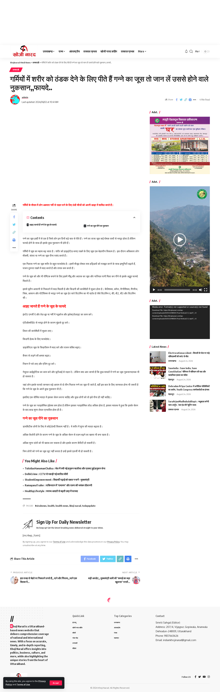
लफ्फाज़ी (16, 69)
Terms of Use (23, 684)
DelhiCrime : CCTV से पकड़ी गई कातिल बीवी (46, 474)
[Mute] (200, 289)
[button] (179, 239)
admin (25, 97)
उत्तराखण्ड (172, 361)
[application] (180, 239)
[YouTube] (204, 677)
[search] (191, 51)
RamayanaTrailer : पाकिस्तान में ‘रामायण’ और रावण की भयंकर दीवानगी (58, 485)
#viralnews (41, 505)
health (51, 505)
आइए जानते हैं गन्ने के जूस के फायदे (43, 224)
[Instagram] (209, 677)
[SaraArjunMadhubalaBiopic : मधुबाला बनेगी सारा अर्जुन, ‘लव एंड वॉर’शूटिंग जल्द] (158, 406)
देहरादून (171, 379)
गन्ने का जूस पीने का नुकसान (98, 225)
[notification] (186, 51)
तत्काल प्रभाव (173, 409)
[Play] (154, 289)
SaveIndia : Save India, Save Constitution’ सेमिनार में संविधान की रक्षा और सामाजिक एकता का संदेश (187, 371)
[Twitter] (199, 677)
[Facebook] (195, 677)
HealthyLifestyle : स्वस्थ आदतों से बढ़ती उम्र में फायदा (51, 491)
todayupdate (89, 505)
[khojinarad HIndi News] (24, 51)
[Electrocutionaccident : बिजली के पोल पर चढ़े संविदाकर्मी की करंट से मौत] (158, 357)
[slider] (177, 290)
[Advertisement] (96, 22)
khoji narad (75, 505)
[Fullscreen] (205, 289)
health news (62, 505)
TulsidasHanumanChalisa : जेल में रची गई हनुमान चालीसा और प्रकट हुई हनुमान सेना (65, 468)
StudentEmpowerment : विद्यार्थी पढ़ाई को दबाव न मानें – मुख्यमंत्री (57, 479)
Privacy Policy (113, 541)
